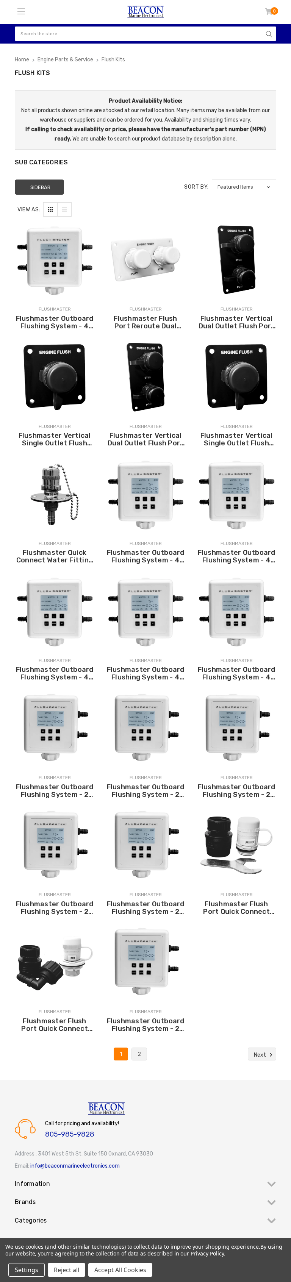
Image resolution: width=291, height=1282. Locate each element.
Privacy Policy (207, 1253)
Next (260, 1055)
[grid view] (50, 209)
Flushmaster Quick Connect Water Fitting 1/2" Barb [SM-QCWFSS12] (54, 556)
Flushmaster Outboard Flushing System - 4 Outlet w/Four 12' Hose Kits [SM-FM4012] (54, 322)
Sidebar (40, 187)
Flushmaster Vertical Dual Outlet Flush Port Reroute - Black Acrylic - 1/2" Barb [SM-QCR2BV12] (145, 439)
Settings (26, 1270)
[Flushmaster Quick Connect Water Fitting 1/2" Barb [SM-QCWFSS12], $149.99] (54, 494)
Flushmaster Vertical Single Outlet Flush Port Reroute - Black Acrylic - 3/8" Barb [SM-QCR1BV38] (55, 439)
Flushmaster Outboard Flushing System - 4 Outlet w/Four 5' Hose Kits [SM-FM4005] (236, 673)
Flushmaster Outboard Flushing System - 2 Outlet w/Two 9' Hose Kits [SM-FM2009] (146, 907)
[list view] (64, 209)
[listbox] (244, 187)
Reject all (66, 1270)
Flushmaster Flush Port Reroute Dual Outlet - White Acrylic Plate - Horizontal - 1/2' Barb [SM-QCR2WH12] (145, 322)
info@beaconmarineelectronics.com (75, 1166)
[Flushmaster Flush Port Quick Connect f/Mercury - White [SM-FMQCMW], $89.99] (54, 962)
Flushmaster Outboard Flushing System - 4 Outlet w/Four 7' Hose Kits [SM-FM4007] (146, 673)
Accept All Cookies (120, 1270)
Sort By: (196, 187)
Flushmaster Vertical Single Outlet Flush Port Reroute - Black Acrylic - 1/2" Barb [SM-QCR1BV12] (236, 439)
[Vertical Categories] (21, 11)
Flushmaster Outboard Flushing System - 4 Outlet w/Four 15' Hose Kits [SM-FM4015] (236, 556)
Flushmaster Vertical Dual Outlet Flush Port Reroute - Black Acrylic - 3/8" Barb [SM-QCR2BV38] (236, 322)
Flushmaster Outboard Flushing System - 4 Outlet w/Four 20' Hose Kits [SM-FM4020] (146, 556)
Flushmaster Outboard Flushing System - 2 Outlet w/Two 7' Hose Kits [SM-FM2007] (146, 790)
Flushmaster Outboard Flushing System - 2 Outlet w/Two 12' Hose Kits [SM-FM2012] (55, 790)
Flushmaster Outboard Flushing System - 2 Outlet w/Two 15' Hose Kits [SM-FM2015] (55, 907)
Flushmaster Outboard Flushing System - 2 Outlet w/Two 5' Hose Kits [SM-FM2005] (146, 1024)
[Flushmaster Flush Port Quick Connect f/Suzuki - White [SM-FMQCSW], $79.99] (236, 845)
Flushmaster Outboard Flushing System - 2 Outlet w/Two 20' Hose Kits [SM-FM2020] (236, 790)
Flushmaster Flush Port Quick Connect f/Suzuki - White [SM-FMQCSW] (236, 907)
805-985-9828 (69, 1134)
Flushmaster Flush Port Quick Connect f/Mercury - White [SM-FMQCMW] (55, 1024)
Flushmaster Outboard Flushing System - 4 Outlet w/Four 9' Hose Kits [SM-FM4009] (55, 673)
